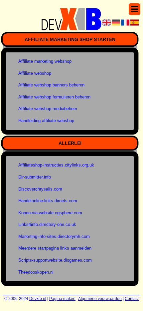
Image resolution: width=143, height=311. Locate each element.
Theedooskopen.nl (36, 272)
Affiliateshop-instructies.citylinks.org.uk (56, 165)
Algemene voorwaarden (100, 298)
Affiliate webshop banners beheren (51, 84)
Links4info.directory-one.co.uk (47, 224)
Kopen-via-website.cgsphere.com (50, 212)
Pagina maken (62, 298)
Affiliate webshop (34, 73)
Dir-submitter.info (34, 177)
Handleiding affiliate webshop (46, 120)
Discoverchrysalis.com (40, 189)
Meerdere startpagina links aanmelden (54, 248)
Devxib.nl (37, 298)
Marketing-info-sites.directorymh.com (54, 236)
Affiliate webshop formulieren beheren (54, 96)
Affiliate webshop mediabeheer (47, 108)
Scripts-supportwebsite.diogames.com (55, 260)
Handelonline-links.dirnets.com (47, 200)
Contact (132, 298)
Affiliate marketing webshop (45, 61)
